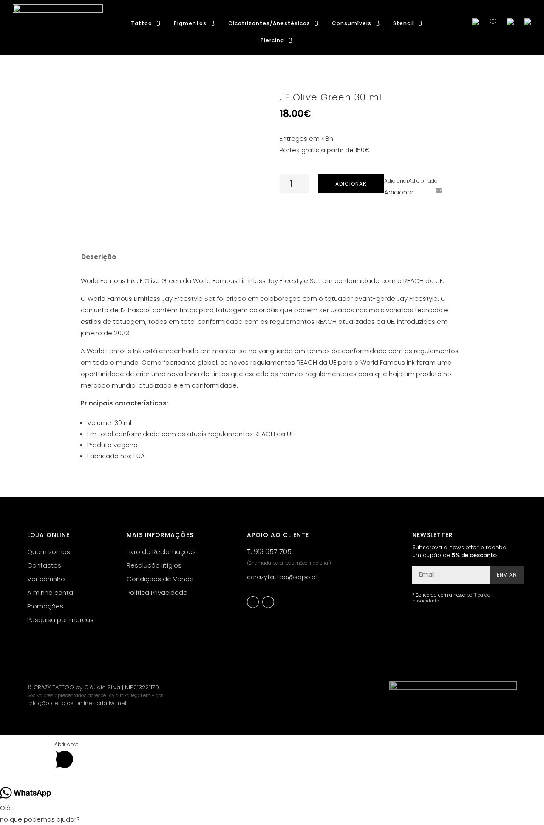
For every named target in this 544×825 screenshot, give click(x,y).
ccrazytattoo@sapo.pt (282, 576)
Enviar (507, 574)
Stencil (403, 23)
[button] (411, 180)
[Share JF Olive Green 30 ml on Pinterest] (423, 191)
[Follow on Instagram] (268, 602)
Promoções (45, 606)
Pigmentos (190, 23)
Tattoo (141, 23)
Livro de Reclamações (161, 551)
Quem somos (48, 551)
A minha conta (50, 592)
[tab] (98, 257)
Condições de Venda (160, 578)
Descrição (98, 256)
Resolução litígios (154, 565)
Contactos (44, 565)
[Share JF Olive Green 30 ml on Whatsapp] (454, 191)
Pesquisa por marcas (60, 619)
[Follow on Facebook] (253, 602)
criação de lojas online (59, 703)
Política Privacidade (157, 592)
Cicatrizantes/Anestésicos (269, 23)
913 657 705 (273, 552)
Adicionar (351, 183)
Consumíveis (351, 23)
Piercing (272, 40)
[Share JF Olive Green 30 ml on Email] (438, 191)
